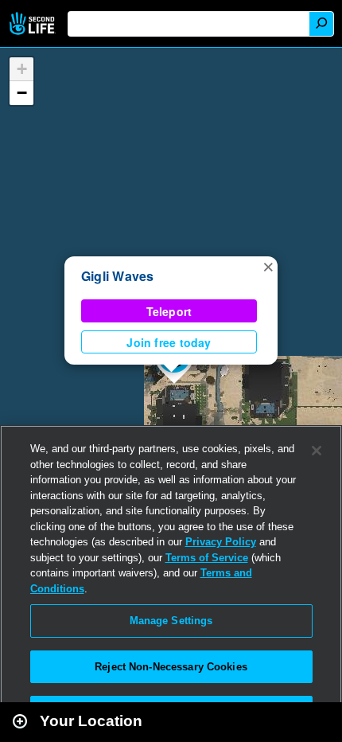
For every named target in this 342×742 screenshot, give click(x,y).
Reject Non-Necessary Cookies (171, 667)
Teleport (169, 311)
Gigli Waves (117, 276)
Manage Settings (171, 621)
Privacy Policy (220, 542)
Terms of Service (206, 558)
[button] (268, 265)
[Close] (316, 450)
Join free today (168, 342)
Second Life (34, 23)
